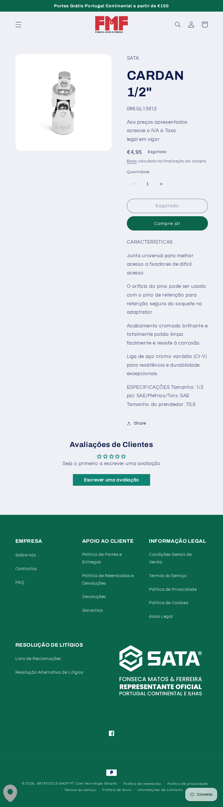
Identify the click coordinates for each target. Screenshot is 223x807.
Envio (132, 161)
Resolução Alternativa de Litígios (49, 672)
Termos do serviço (80, 790)
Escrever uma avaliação (111, 480)
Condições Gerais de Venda (170, 558)
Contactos (26, 569)
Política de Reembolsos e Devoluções (108, 580)
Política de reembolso (142, 783)
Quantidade (138, 172)
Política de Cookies (168, 603)
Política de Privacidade (173, 589)
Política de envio (117, 790)
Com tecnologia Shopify (96, 783)
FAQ (19, 582)
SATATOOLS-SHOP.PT (56, 783)
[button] (18, 24)
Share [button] (140, 423)
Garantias (92, 610)
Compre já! (167, 223)
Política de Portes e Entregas (102, 558)
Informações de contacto (160, 790)
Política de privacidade (188, 783)
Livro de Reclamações (38, 659)
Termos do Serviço (168, 576)
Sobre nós (25, 555)
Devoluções (94, 597)
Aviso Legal (161, 616)
